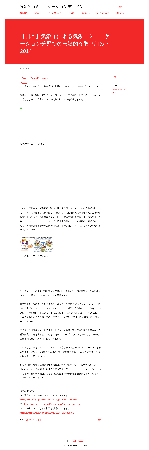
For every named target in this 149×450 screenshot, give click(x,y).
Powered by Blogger (76, 441)
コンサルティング (103, 13)
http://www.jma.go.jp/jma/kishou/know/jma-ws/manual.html (48, 399)
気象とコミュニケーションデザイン (52, 6)
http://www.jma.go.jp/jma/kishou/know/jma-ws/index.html (52, 404)
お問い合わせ (120, 13)
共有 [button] (114, 77)
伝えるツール (86, 13)
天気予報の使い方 (119, 89)
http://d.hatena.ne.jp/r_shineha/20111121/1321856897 (47, 412)
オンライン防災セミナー (54, 13)
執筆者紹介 (23, 13)
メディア (36, 13)
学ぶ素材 (72, 13)
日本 (114, 92)
